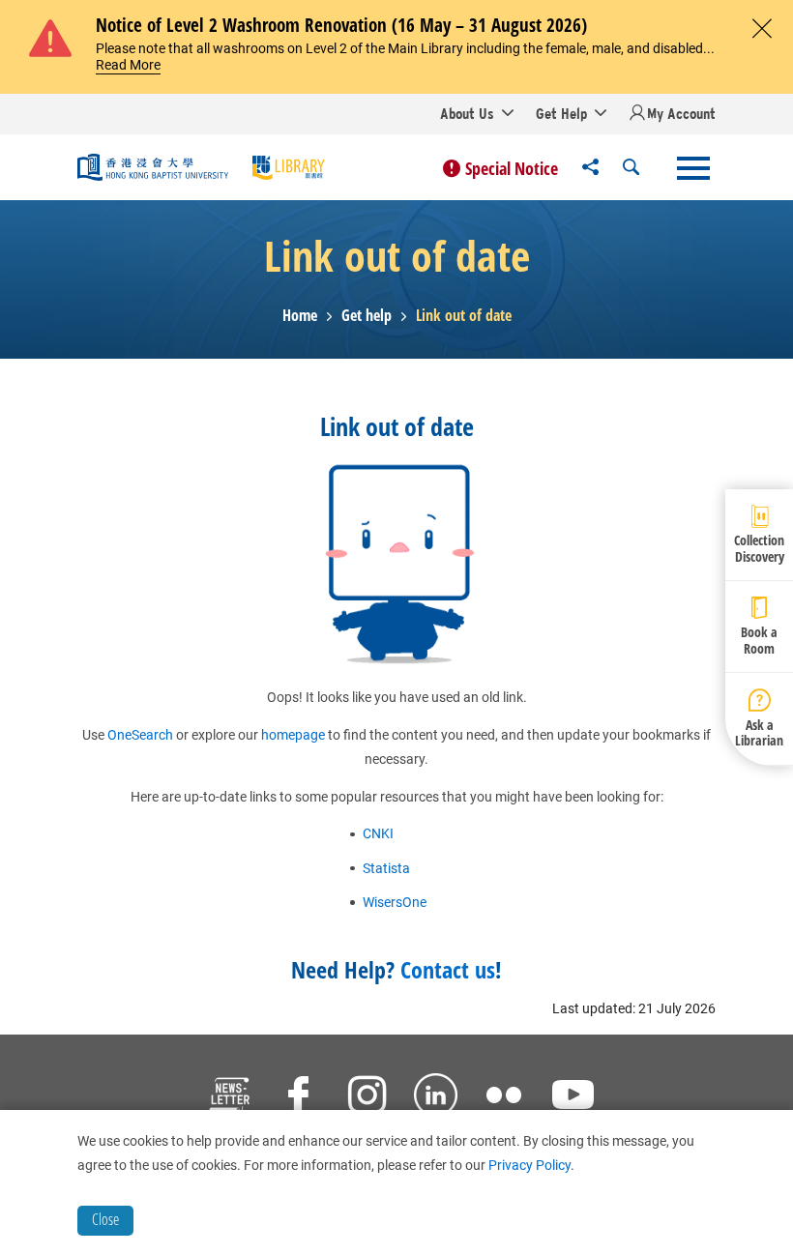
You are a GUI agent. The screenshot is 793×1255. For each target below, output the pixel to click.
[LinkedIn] (435, 1097)
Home (299, 315)
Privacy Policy (529, 1165)
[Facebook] (298, 1097)
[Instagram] (367, 1097)
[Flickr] (504, 1097)
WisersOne (394, 902)
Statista (386, 868)
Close (105, 1219)
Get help (366, 315)
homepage (293, 735)
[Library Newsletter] (229, 1097)
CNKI (378, 833)
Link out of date (464, 315)
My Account (681, 113)
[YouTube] (573, 1097)
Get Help (561, 113)
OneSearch (140, 735)
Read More (128, 65)
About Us (467, 113)
